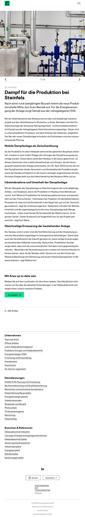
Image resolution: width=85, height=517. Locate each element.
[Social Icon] (42, 468)
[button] (33, 477)
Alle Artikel (12, 310)
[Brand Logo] (7, 3)
